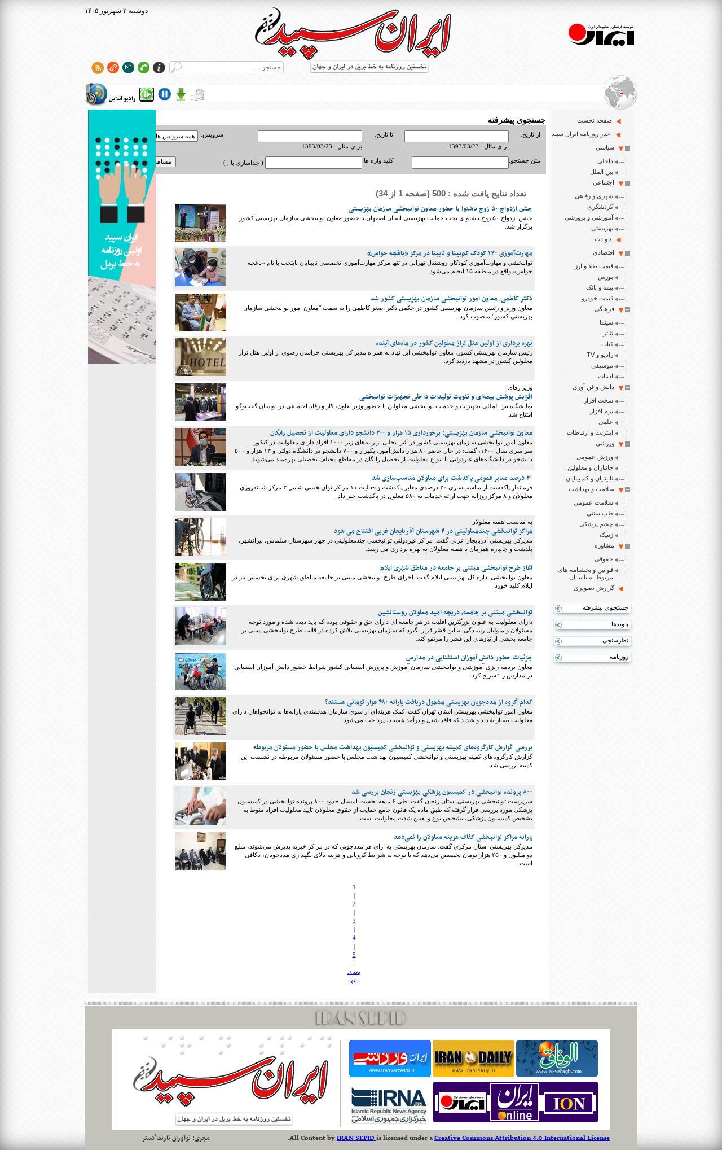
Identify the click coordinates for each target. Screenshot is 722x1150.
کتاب (607, 343)
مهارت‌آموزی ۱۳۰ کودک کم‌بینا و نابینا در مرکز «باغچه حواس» (449, 253)
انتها (354, 980)
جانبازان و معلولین (590, 467)
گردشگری (600, 206)
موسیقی (602, 365)
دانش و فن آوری (593, 386)
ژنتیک (606, 534)
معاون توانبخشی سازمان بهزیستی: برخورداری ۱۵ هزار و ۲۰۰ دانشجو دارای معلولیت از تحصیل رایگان (401, 433)
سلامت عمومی (593, 502)
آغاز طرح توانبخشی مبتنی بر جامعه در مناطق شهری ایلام (456, 568)
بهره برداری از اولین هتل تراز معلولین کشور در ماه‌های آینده (454, 343)
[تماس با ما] (143, 67)
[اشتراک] (128, 67)
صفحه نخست (594, 120)
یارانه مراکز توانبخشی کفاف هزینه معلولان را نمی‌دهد (463, 837)
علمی (605, 421)
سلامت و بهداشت (591, 489)
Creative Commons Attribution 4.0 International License (522, 1138)
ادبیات (605, 376)
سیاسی (605, 147)
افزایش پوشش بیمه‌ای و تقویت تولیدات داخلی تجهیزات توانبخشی (445, 397)
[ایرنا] (388, 1122)
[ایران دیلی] (473, 1075)
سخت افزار (598, 400)
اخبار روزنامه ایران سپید (582, 133)
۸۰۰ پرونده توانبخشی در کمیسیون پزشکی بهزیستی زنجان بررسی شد (441, 792)
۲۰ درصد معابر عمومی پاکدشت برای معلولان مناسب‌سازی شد (452, 478)
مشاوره (604, 545)
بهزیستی (602, 228)
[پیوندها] (113, 67)
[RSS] (97, 67)
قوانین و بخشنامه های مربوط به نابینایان (585, 573)
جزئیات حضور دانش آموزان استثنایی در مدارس (469, 657)
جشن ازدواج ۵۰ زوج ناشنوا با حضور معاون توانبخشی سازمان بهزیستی (440, 209)
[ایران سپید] (122, 238)
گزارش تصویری (594, 587)
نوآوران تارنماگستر (166, 1138)
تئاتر (608, 333)
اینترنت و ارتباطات (590, 432)
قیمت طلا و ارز (594, 266)
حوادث (603, 238)
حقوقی (604, 559)
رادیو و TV (600, 354)
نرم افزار (601, 411)
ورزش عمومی (594, 456)
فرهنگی (604, 308)
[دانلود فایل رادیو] (181, 94)
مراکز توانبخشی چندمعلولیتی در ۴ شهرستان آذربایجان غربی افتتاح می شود (433, 531)
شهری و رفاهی (594, 196)
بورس (605, 276)
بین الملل (601, 171)
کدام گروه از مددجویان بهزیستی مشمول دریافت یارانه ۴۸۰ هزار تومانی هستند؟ (428, 702)
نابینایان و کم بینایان (589, 478)
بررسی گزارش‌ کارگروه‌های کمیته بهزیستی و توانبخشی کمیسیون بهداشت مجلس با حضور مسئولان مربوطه (392, 747)
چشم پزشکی (596, 524)
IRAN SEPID (356, 1138)
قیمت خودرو (597, 298)
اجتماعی (603, 182)
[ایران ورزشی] (390, 1075)
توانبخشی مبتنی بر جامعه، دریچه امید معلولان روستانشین (455, 612)
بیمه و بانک (599, 287)
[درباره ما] (158, 67)
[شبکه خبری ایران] (515, 1122)
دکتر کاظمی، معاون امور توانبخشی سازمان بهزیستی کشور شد (451, 298)
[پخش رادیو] (146, 94)
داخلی (605, 161)
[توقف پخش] (164, 94)
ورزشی (605, 443)
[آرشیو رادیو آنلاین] (197, 94)
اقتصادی (603, 252)
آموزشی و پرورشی (589, 217)
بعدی (353, 971)
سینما (606, 322)
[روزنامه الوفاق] (557, 1075)
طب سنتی (600, 513)
